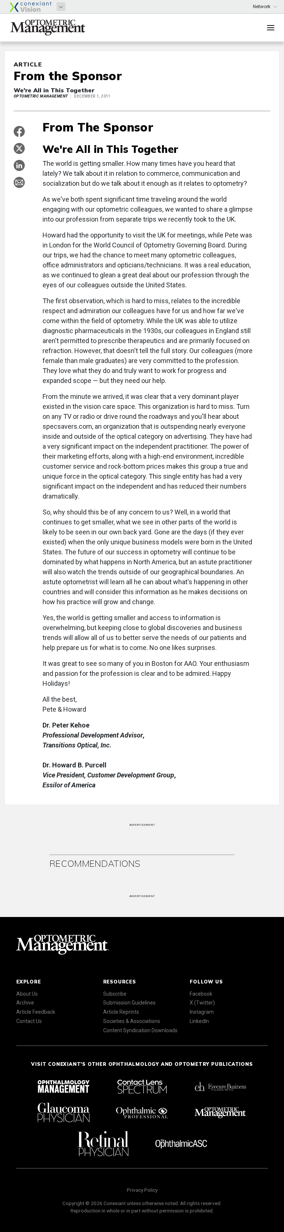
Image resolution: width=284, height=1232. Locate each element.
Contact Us (29, 1021)
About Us (27, 994)
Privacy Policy (142, 1190)
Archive (25, 1003)
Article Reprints (121, 1012)
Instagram (202, 1012)
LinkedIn (199, 1021)
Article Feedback (35, 1012)
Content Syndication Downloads (140, 1030)
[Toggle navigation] (270, 27)
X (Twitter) (202, 1003)
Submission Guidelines (129, 1003)
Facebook (201, 994)
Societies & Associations (131, 1021)
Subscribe (114, 994)
